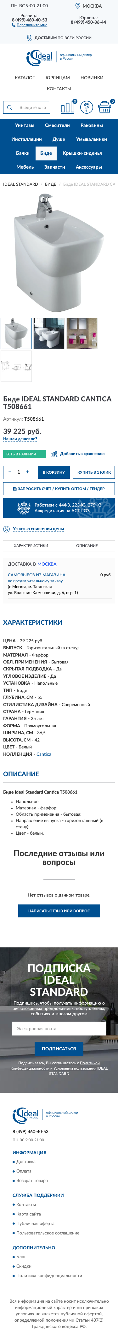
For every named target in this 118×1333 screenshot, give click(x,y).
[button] (29, 25)
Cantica (44, 754)
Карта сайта (28, 1214)
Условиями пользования (74, 1068)
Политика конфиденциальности (49, 1276)
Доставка (26, 1162)
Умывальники (91, 139)
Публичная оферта (35, 1224)
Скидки (23, 1266)
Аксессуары (89, 167)
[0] (104, 107)
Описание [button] (87, 546)
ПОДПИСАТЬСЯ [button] (59, 1049)
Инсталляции (26, 139)
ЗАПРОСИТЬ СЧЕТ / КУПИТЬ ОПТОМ (61, 489)
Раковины (92, 125)
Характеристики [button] (31, 546)
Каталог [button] (25, 78)
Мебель (25, 167)
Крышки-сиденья (82, 153)
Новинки (92, 78)
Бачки (23, 153)
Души (59, 139)
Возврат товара (32, 1181)
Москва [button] (47, 564)
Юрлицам (58, 78)
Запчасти (54, 167)
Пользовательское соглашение (47, 1233)
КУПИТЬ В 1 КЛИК (94, 472)
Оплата (23, 1171)
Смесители (57, 125)
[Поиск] (9, 107)
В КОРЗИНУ (54, 472)
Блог (21, 1257)
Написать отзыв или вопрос (59, 911)
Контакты (59, 89)
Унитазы (24, 125)
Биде (46, 153)
